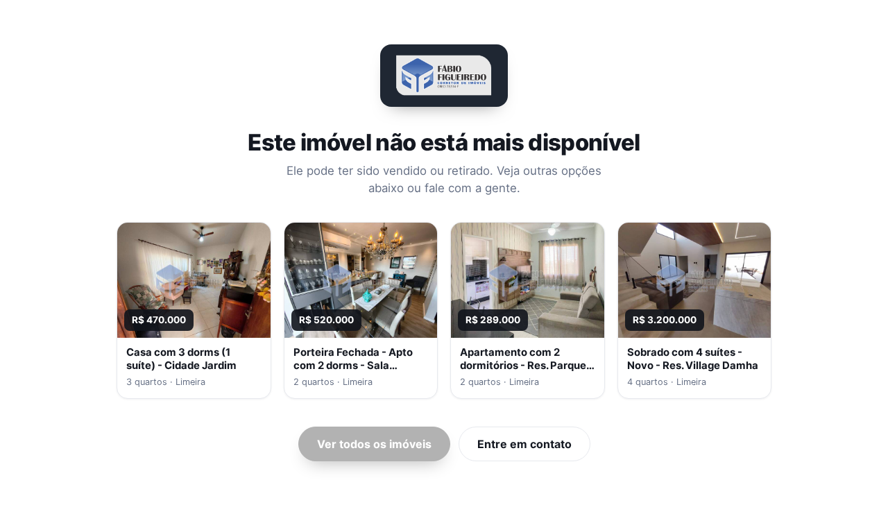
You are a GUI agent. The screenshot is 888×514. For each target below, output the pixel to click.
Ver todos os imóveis (374, 444)
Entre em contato (524, 444)
